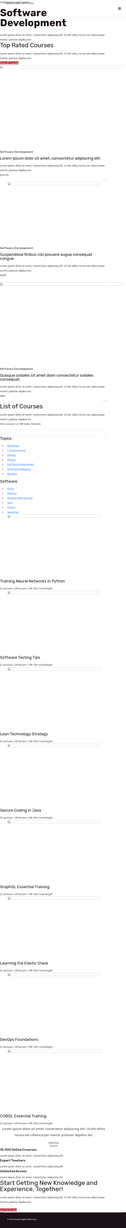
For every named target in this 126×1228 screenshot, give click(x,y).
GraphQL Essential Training (24, 886)
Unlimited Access (13, 1171)
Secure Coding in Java (20, 810)
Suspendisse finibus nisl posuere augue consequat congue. (46, 256)
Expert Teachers (12, 1160)
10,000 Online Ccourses (18, 1150)
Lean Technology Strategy (24, 734)
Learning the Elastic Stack (24, 963)
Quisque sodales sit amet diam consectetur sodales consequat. (46, 377)
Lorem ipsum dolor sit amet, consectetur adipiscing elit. (50, 158)
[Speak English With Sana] (22, 8)
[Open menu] (119, 8)
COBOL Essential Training (23, 1116)
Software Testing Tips (20, 657)
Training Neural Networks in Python (32, 581)
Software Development (16, 152)
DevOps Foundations (19, 1039)
